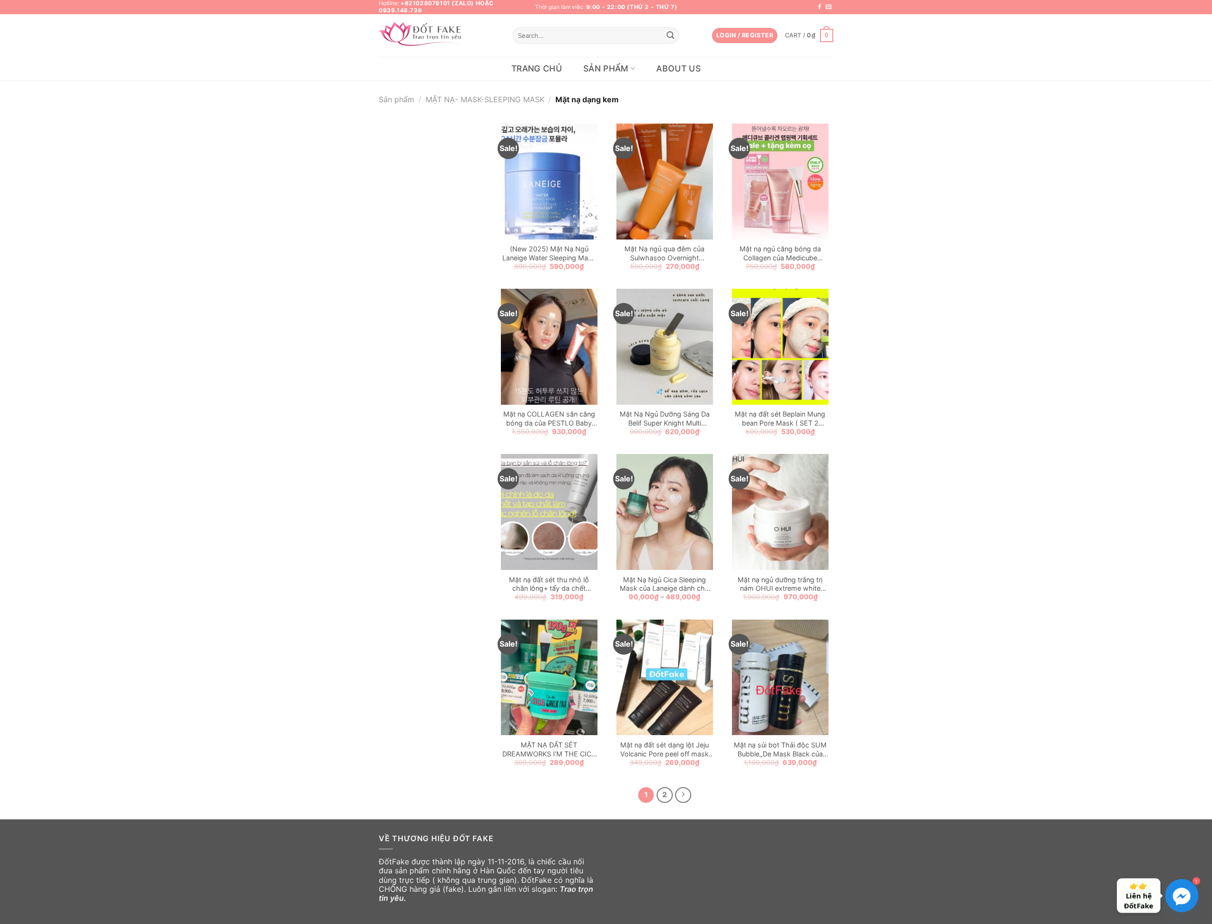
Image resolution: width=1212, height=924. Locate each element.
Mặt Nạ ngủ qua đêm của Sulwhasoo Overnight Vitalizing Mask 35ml (664, 253)
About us (678, 68)
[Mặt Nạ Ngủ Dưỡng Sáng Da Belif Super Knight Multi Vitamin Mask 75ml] (664, 347)
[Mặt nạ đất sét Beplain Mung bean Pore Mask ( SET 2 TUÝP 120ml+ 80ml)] (780, 347)
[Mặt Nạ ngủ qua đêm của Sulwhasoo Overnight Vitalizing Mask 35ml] (664, 182)
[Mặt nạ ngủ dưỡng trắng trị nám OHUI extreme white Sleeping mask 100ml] (780, 512)
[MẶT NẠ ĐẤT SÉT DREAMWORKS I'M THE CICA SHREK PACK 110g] (549, 678)
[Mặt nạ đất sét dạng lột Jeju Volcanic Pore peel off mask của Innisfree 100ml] (664, 678)
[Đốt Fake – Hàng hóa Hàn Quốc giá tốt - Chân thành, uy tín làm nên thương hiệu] (423, 36)
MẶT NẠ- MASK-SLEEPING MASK (485, 99)
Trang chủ (536, 68)
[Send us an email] (828, 7)
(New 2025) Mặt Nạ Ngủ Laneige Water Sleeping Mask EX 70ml (549, 253)
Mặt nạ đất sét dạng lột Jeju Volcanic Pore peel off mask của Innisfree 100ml (664, 749)
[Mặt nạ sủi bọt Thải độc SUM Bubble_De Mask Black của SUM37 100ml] (780, 678)
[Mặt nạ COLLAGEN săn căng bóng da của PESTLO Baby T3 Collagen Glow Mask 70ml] (549, 347)
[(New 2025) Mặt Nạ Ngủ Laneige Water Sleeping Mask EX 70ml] (549, 182)
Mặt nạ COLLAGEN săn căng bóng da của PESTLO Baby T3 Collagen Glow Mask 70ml (549, 418)
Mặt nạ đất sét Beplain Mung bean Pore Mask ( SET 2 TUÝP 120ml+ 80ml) (780, 418)
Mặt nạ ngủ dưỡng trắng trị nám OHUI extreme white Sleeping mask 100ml (780, 584)
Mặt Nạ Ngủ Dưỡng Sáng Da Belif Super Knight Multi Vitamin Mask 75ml (665, 418)
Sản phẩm (606, 68)
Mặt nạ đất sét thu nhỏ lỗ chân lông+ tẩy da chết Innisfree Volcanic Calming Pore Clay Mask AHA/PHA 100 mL (549, 584)
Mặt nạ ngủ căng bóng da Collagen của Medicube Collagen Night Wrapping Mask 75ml (780, 253)
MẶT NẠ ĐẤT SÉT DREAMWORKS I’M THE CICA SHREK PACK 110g (549, 749)
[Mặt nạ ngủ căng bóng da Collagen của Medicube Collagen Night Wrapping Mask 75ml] (780, 182)
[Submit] (670, 35)
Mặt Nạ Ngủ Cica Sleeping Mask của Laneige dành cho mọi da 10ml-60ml (664, 584)
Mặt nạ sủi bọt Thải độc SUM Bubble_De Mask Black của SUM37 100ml (780, 749)
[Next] (683, 795)
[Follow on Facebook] (819, 7)
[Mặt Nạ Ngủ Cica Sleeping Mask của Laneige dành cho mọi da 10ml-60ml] (664, 512)
